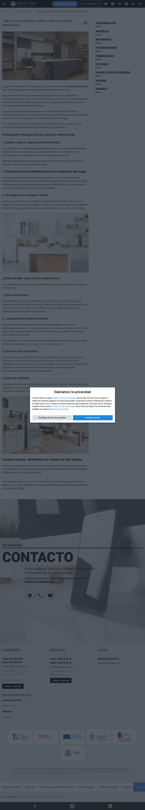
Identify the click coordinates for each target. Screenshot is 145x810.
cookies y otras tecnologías (64, 398)
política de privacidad (59, 409)
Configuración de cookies (52, 417)
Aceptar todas (93, 417)
